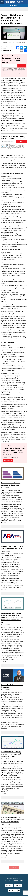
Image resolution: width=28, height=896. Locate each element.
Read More (4, 522)
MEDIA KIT (9, 886)
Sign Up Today (8, 460)
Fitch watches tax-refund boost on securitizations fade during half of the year (12, 819)
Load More (14, 867)
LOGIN (18, 2)
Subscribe (22, 66)
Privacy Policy (8, 70)
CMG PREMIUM (20, 1)
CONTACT (18, 886)
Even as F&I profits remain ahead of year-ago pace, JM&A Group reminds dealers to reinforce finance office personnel (12, 617)
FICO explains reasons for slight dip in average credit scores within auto (11, 754)
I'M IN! (21, 141)
